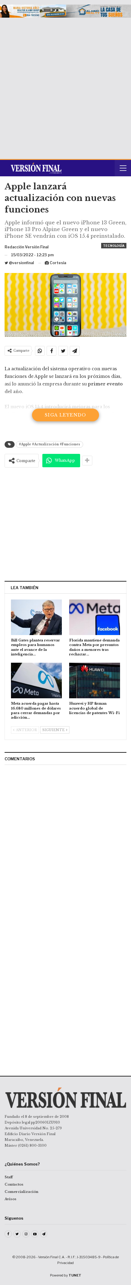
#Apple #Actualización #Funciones (49, 444)
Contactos (14, 1184)
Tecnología (114, 245)
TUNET (75, 1275)
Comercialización (21, 1192)
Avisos (10, 1199)
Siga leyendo (65, 415)
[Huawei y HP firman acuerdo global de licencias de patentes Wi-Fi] (94, 680)
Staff (9, 1177)
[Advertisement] (65, 86)
